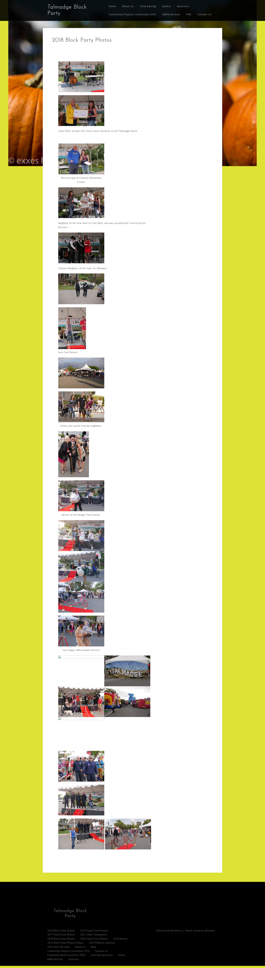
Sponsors (183, 6)
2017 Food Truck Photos (61, 934)
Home (112, 6)
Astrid (197, 930)
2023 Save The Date (58, 946)
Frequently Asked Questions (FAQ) (66, 955)
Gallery (166, 6)
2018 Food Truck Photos (94, 938)
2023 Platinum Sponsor (102, 942)
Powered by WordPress (169, 930)
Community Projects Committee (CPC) (132, 14)
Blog (93, 946)
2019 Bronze (120, 938)
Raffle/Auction (171, 14)
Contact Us (205, 14)
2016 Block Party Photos (61, 930)
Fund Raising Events (102, 955)
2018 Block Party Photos (61, 938)
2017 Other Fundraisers (93, 934)
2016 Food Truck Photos (94, 930)
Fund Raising (148, 6)
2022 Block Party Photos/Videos (65, 942)
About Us (128, 6)
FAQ (188, 14)
